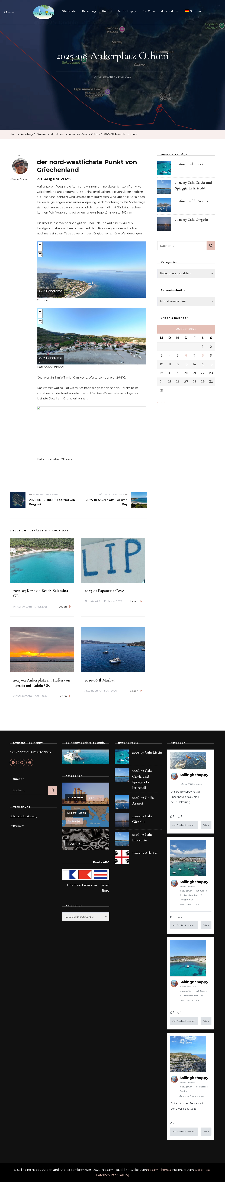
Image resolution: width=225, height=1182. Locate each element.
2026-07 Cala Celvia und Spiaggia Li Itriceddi (142, 779)
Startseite (69, 11)
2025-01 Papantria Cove (104, 590)
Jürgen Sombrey (20, 179)
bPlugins (45, 295)
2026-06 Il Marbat (100, 680)
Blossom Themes (159, 1169)
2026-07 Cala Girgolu (191, 219)
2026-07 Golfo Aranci (191, 201)
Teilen (206, 825)
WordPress (202, 1169)
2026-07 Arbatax (145, 853)
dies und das (170, 11)
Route (106, 11)
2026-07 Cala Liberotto (142, 837)
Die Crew (148, 11)
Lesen (63, 606)
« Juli (161, 402)
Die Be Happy (126, 11)
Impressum (17, 825)
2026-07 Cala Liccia (190, 164)
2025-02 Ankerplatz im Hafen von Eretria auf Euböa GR (41, 683)
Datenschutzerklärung (23, 816)
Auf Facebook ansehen (183, 825)
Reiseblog (89, 11)
